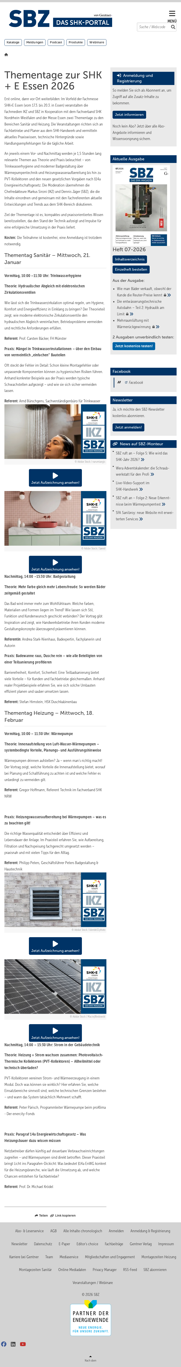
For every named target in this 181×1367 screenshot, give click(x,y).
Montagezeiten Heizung (158, 1257)
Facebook (136, 382)
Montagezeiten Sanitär (35, 1269)
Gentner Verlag (141, 1244)
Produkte (76, 42)
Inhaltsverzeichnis (130, 259)
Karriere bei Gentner (24, 1257)
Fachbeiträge (114, 1244)
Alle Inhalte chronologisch (82, 1231)
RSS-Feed (130, 1269)
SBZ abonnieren (155, 1269)
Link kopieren (65, 1215)
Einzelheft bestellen (131, 269)
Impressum (166, 1244)
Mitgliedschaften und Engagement (110, 1257)
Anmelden (116, 1231)
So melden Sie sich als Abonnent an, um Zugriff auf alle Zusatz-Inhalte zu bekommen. (142, 96)
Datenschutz (43, 1244)
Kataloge (13, 42)
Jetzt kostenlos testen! (134, 346)
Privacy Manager (105, 1269)
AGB (53, 1231)
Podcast (56, 42)
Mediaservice (69, 1257)
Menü (172, 21)
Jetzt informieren (129, 114)
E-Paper (64, 1244)
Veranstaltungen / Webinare (93, 1282)
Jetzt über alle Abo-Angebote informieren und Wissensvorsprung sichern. (139, 132)
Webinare (96, 42)
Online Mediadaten (72, 1269)
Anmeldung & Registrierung (150, 1231)
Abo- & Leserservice (29, 1231)
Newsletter (19, 1244)
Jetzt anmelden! (128, 427)
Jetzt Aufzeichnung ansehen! (55, 482)
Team (49, 1257)
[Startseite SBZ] (88, 18)
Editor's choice (87, 1244)
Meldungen (34, 42)
